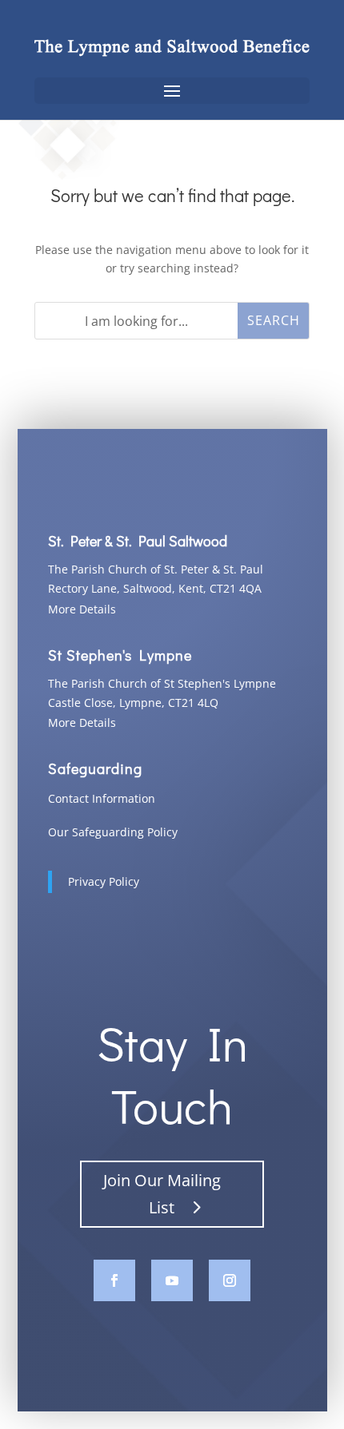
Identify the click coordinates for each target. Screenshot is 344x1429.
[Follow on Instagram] (229, 1280)
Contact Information (101, 798)
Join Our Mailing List (162, 1193)
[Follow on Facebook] (114, 1280)
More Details (82, 609)
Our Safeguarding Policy (113, 832)
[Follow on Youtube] (172, 1280)
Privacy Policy (103, 881)
